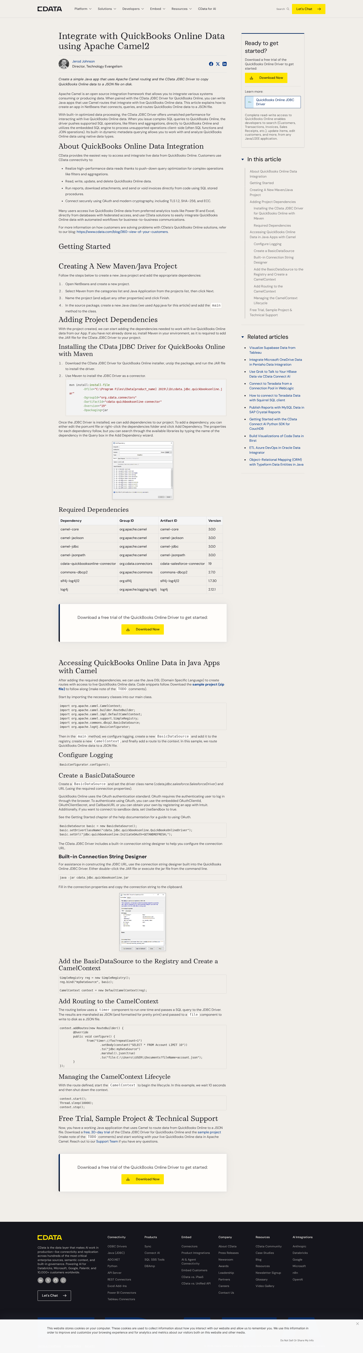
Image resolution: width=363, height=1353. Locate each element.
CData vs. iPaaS (192, 1277)
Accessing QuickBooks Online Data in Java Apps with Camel (273, 234)
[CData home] (53, 8)
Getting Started (262, 183)
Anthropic (299, 1246)
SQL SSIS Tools (154, 1259)
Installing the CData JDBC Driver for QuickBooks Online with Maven (278, 213)
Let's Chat (304, 9)
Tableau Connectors (121, 1299)
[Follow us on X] (218, 64)
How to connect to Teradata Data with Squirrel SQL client (274, 397)
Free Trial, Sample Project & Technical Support (271, 312)
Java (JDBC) (116, 1253)
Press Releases (228, 1253)
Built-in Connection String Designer (274, 260)
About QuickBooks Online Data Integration (273, 174)
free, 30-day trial (97, 1132)
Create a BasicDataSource (274, 251)
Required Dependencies (272, 225)
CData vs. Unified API (196, 1283)
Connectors (189, 1246)
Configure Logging (267, 244)
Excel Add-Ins (117, 1286)
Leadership (226, 1273)
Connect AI (152, 1253)
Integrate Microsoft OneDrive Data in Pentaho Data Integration (275, 361)
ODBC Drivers (117, 1246)
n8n (295, 1273)
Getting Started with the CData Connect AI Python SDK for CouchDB (273, 424)
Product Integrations (196, 1253)
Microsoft (299, 1266)
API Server (114, 1273)
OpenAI (298, 1279)
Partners (224, 1279)
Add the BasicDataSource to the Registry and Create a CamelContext (278, 274)
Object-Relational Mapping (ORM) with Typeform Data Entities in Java (276, 461)
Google (297, 1259)
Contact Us (226, 1293)
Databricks (300, 1253)
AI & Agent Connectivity (191, 1262)
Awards (223, 1266)
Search (280, 9)
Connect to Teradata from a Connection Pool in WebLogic (271, 385)
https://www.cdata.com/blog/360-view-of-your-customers (122, 232)
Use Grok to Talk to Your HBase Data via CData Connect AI (273, 373)
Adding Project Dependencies (273, 202)
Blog (259, 1259)
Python (112, 1266)
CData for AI (207, 9)
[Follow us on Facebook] (211, 64)
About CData (227, 1246)
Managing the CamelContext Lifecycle (275, 300)
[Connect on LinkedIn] (224, 64)
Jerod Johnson (83, 61)
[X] (48, 1280)
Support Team (107, 1141)
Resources (263, 1266)
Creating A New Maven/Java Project (271, 192)
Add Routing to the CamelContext (268, 288)
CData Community (269, 1246)
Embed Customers (194, 1270)
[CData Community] (63, 1280)
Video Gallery (265, 1286)
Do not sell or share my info (297, 1340)
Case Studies (265, 1253)
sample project (209, 1132)
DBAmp (150, 1266)
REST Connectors (119, 1279)
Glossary (262, 1279)
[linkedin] (40, 1280)
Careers (223, 1286)
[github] (56, 1280)
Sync (148, 1246)
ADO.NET (114, 1259)
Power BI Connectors (122, 1293)
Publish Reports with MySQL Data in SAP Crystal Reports (276, 409)
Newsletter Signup (268, 1273)
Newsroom (225, 1259)
